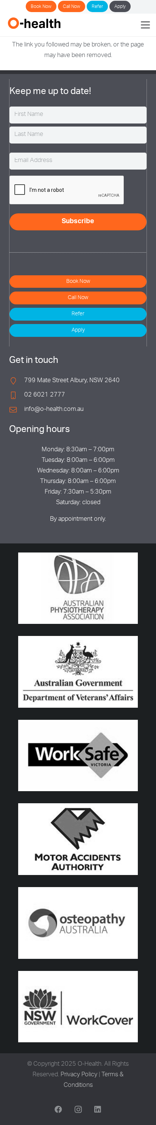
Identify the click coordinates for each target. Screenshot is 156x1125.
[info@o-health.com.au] (16, 409)
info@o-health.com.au (54, 410)
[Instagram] (78, 1109)
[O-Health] (34, 23)
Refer (97, 7)
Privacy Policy (79, 1075)
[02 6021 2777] (16, 395)
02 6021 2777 (44, 395)
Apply (120, 7)
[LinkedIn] (97, 1109)
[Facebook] (58, 1109)
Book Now (41, 7)
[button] (145, 24)
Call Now (71, 7)
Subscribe (78, 221)
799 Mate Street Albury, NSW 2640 (72, 381)
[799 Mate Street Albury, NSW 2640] (16, 380)
